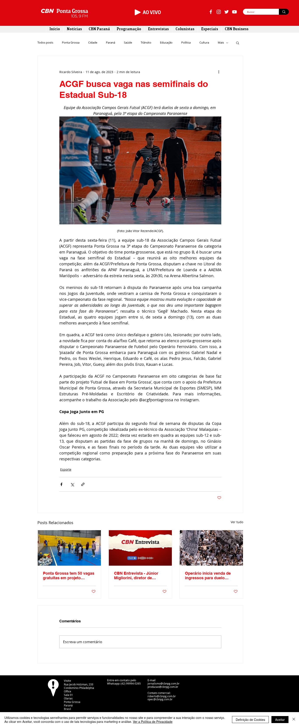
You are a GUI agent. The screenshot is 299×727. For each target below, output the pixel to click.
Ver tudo (237, 522)
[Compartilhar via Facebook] (61, 484)
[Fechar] (293, 719)
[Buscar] (284, 12)
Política (186, 42)
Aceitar (280, 719)
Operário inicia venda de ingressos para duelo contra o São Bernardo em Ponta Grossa (209, 575)
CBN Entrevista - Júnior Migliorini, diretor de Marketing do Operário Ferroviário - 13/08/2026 (136, 575)
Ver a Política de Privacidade (152, 721)
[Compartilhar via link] (83, 484)
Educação (166, 42)
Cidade (92, 42)
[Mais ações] (218, 71)
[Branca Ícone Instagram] (219, 12)
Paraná (110, 42)
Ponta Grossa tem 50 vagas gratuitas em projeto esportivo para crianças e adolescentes (68, 575)
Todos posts (45, 42)
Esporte (65, 469)
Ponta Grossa (70, 42)
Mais (221, 42)
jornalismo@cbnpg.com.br (163, 683)
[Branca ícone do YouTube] (234, 12)
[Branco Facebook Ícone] (211, 12)
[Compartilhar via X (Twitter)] (72, 484)
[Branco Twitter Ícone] (226, 12)
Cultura (204, 42)
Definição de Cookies (250, 719)
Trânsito (146, 42)
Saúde (128, 42)
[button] (238, 42)
